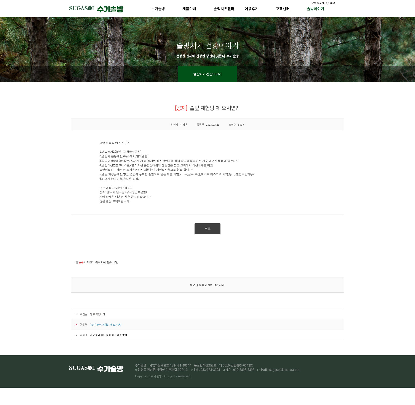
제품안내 (189, 8)
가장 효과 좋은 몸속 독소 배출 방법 (108, 335)
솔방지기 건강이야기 (207, 74)
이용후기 (252, 8)
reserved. (184, 376)
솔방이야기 (315, 8)
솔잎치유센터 (224, 8)
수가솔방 (158, 8)
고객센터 (283, 8)
